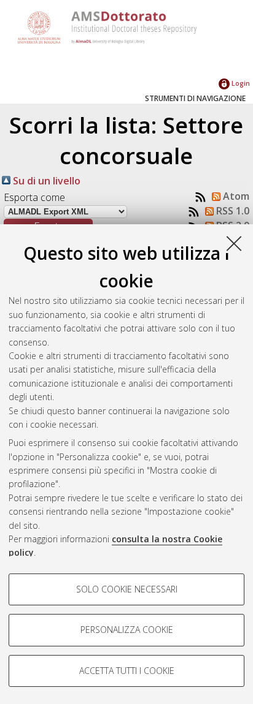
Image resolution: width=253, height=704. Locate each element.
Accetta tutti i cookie (126, 670)
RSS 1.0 (231, 211)
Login (240, 83)
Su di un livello (45, 180)
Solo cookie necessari (126, 589)
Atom (234, 196)
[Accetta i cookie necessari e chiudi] (234, 243)
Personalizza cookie (126, 629)
